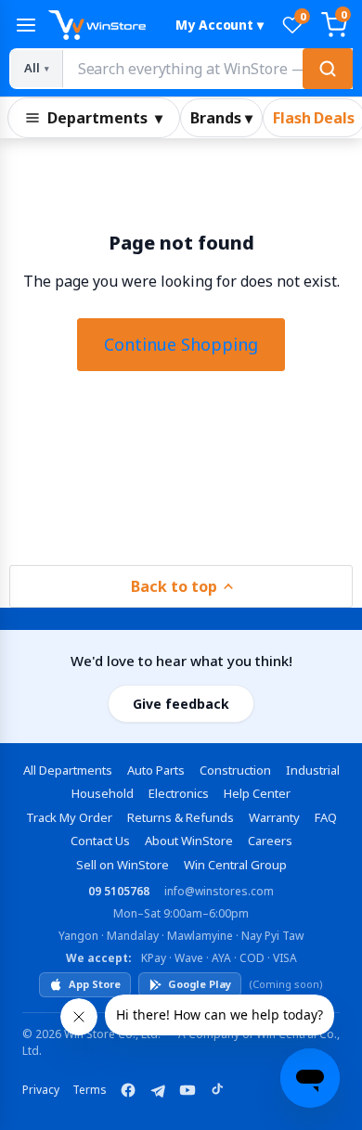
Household (102, 793)
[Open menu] (26, 25)
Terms (89, 1090)
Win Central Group (235, 864)
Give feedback (181, 704)
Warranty (274, 817)
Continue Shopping (181, 344)
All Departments (67, 770)
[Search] (328, 68)
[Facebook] (128, 1090)
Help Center (257, 793)
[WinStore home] (103, 25)
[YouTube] (187, 1090)
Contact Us (100, 840)
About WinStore (189, 840)
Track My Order (69, 817)
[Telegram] (157, 1090)
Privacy (40, 1090)
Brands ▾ (221, 118)
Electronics (179, 793)
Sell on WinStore (122, 864)
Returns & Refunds (180, 817)
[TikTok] (217, 1090)
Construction (235, 770)
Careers (270, 840)
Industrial (313, 770)
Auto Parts (156, 770)
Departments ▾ (104, 118)
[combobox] (207, 68)
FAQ (326, 817)
